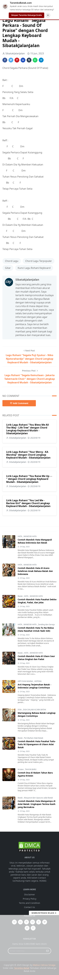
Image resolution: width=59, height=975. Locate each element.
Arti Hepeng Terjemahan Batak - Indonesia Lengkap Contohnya (34, 686)
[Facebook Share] (4, 60)
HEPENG (38, 681)
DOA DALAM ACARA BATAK (34, 709)
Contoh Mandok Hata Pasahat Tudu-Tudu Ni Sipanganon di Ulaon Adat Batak (37, 744)
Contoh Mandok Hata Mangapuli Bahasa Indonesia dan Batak (35, 541)
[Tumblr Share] (29, 60)
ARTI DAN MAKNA (25, 681)
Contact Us (29, 907)
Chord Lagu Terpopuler (38, 261)
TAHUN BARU (30, 769)
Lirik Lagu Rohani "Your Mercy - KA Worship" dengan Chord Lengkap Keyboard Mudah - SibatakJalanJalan (28, 454)
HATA (20, 536)
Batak (20, 596)
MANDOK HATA (30, 536)
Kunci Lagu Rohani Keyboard (34, 268)
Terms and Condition (29, 902)
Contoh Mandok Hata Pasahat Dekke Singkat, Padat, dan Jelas (37, 601)
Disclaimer (29, 894)
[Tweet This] (10, 60)
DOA (20, 709)
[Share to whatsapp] (35, 60)
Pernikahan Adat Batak (33, 738)
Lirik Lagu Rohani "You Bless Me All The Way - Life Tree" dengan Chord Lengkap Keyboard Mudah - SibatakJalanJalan (27, 429)
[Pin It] (17, 60)
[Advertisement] (29, 945)
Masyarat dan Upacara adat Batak (38, 797)
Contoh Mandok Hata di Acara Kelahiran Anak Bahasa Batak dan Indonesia (35, 571)
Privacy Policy (29, 898)
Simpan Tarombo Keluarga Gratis (26, 15)
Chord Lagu (11, 261)
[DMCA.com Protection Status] (29, 846)
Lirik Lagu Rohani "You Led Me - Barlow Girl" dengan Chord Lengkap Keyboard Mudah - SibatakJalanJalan (28, 503)
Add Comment (20, 403)
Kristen (21, 769)
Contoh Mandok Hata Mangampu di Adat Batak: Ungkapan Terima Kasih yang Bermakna (36, 804)
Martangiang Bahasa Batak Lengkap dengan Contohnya (37, 714)
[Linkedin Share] (23, 60)
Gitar (8, 268)
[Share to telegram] (41, 60)
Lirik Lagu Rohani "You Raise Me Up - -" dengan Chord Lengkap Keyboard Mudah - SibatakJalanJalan (29, 478)
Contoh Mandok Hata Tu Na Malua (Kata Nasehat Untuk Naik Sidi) (36, 629)
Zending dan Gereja (46, 624)
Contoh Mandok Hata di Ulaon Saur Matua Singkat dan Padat (36, 658)
